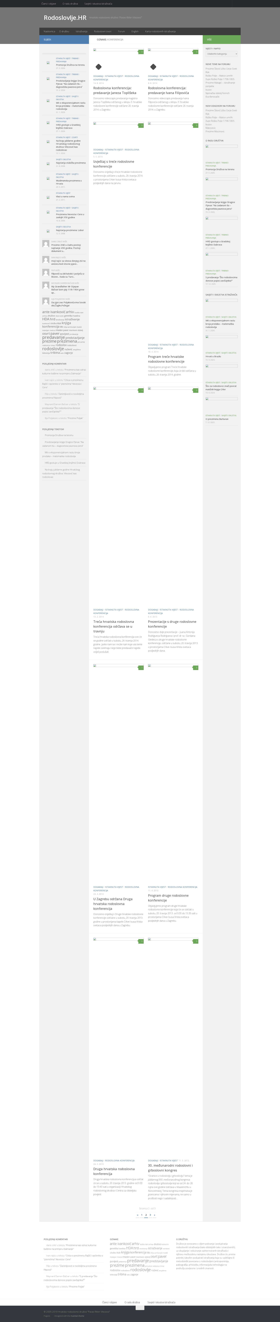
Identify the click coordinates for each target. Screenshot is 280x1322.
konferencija (50, 326)
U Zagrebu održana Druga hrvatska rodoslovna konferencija (113, 904)
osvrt (46, 333)
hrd (52, 319)
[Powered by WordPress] (52, 1316)
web (62, 353)
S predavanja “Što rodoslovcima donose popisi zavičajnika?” (61, 408)
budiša (77, 313)
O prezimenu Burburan (217, 418)
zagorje (68, 352)
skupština (77, 349)
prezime (49, 341)
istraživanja (60, 320)
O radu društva (70, 3)
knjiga (66, 323)
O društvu (64, 31)
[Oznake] (80, 51)
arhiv (70, 311)
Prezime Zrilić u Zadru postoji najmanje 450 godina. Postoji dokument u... (66, 247)
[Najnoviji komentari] (69, 51)
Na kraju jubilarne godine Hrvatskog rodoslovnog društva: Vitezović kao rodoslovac (68, 145)
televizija (46, 353)
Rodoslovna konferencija (182, 887)
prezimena (67, 341)
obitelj (80, 330)
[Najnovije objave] (47, 51)
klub (59, 323)
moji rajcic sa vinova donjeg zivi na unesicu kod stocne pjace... (68, 262)
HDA (45, 319)
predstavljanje (75, 338)
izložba (53, 323)
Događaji (98, 76)
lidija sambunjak (70, 327)
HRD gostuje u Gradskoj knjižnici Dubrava (68, 126)
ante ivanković (53, 311)
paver (55, 333)
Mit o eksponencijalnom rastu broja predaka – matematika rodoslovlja (70, 105)
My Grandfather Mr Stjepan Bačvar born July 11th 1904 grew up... (67, 289)
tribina (55, 352)
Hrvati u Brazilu (213, 356)
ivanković (46, 323)
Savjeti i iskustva (63, 159)
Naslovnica (49, 31)
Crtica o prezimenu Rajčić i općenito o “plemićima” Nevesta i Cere (62, 384)
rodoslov (61, 345)
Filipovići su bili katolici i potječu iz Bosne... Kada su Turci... (67, 275)
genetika (68, 315)
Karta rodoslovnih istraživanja (160, 31)
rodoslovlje (53, 348)
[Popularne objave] (58, 51)
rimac (53, 345)
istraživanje (72, 319)
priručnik (81, 342)
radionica (46, 345)
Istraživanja (81, 31)
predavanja (74, 334)
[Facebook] (73, 39)
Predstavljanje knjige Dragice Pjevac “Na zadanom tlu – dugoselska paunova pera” (70, 83)
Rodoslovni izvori (102, 31)
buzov (209, 89)
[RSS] (83, 39)
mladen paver (62, 330)
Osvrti (75, 137)
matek (79, 327)
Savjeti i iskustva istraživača (98, 3)
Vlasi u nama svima (65, 196)
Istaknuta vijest (114, 76)
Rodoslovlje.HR (65, 17)
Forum (121, 31)
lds (61, 326)
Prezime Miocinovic (215, 131)
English (135, 31)
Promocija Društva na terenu (70, 64)
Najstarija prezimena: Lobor (70, 230)
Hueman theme (77, 1316)
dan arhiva (149, 1244)
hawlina (76, 315)
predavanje (53, 337)
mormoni (73, 330)
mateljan (45, 330)
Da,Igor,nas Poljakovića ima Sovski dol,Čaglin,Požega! (68, 304)
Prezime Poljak (75, 418)
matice (52, 330)
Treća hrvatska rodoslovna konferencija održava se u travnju (113, 626)
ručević (68, 349)
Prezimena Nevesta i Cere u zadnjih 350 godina (70, 216)
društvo (51, 315)
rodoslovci (71, 345)
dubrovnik (60, 316)
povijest (64, 333)
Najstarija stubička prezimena (71, 162)
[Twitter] (78, 39)
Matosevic (211, 127)
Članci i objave (48, 3)
